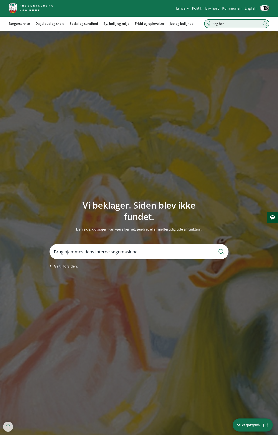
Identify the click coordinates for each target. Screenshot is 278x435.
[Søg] (265, 23)
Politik (197, 8)
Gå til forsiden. (66, 266)
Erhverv (182, 8)
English (250, 8)
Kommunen (232, 8)
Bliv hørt (212, 8)
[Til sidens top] (8, 427)
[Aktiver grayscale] (264, 8)
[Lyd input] (208, 23)
